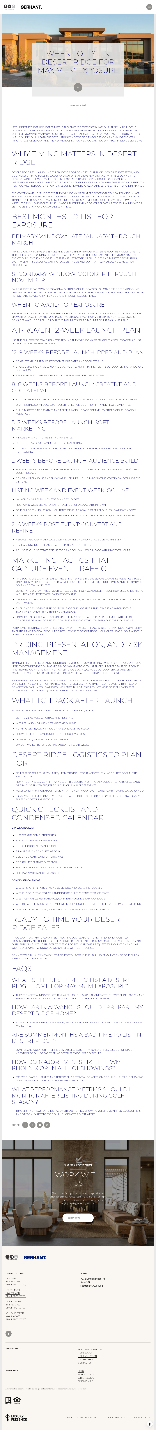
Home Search (85, 1352)
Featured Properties (90, 1349)
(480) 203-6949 (12, 1293)
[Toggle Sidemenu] (149, 7)
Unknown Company (42, 955)
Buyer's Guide (86, 1374)
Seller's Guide (86, 1377)
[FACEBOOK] (8, 1334)
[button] (78, 1218)
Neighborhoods (87, 1359)
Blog (81, 1371)
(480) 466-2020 (12, 1316)
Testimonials (85, 1381)
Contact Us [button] (84, 1362)
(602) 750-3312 (12, 1304)
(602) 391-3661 (12, 1281)
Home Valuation (87, 1356)
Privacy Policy (142, 1417)
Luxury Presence (88, 1417)
